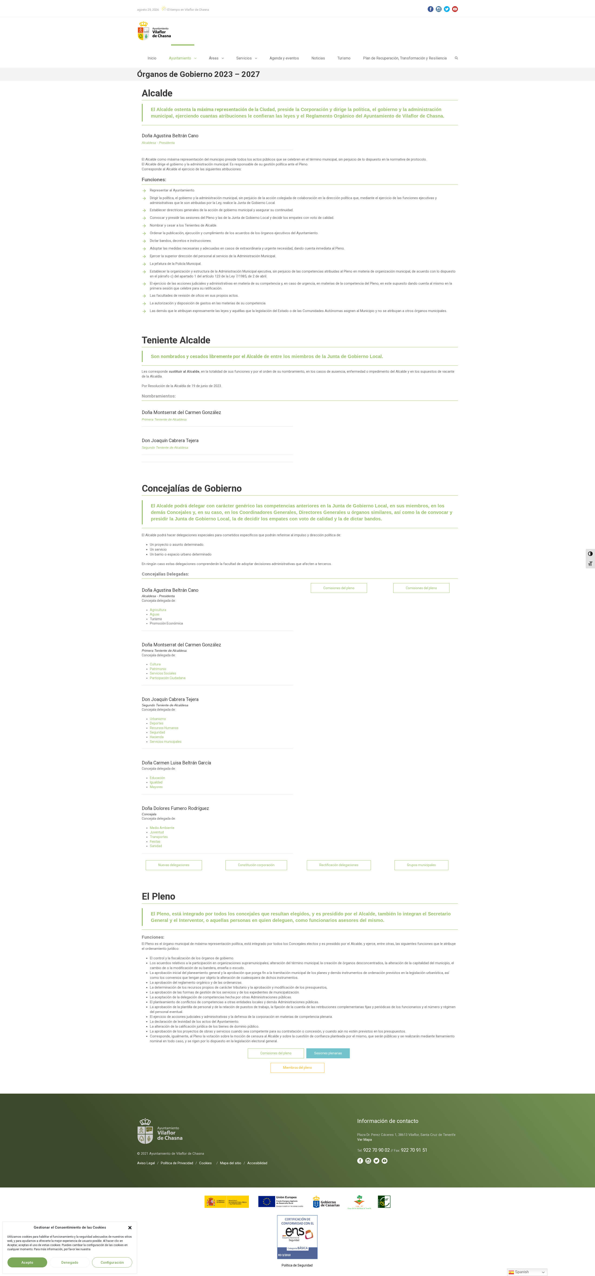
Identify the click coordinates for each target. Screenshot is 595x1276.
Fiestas (155, 841)
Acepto (27, 1262)
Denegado (69, 1262)
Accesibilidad (257, 1163)
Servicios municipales (166, 741)
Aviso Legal (146, 1163)
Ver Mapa (364, 1140)
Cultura (155, 664)
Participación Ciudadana (167, 678)
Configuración (112, 1262)
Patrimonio (158, 669)
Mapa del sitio (230, 1163)
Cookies (205, 1163)
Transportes (159, 837)
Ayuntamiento (180, 58)
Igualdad (156, 782)
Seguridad (157, 732)
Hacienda (157, 737)
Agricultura (158, 610)
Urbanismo (158, 719)
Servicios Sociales (163, 673)
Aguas (154, 614)
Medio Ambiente (162, 828)
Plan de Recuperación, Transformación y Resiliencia (405, 58)
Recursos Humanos (164, 728)
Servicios (244, 58)
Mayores (156, 787)
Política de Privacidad (177, 1163)
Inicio (152, 58)
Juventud (157, 832)
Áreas (213, 58)
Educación (157, 778)
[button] (130, 1227)
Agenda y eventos (284, 58)
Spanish (521, 1272)
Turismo (343, 58)
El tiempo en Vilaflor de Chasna (188, 9)
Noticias (318, 58)
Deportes (156, 723)
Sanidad (156, 846)
